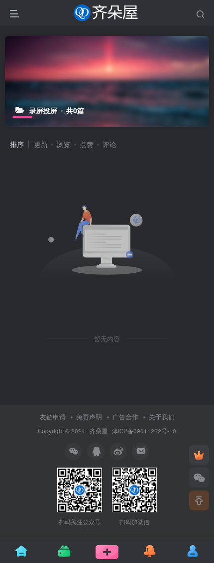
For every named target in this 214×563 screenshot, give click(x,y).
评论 (109, 144)
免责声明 (89, 416)
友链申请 (53, 416)
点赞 (87, 144)
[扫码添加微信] (199, 477)
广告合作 (125, 416)
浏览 (64, 144)
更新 (41, 144)
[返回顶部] (199, 500)
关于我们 (162, 416)
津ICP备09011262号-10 (144, 431)
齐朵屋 (98, 431)
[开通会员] (199, 455)
